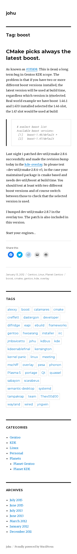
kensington (43, 349)
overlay (44, 278)
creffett (13, 317)
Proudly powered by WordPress (34, 546)
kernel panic (16, 357)
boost (9, 278)
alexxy (12, 309)
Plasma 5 (14, 373)
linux (34, 357)
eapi (27, 325)
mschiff (12, 365)
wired (28, 404)
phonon (55, 365)
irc (60, 333)
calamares (41, 309)
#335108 (31, 69)
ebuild (39, 325)
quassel (55, 373)
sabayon (13, 380)
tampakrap (15, 396)
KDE (13, 443)
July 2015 (16, 500)
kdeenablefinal (18, 349)
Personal (16, 453)
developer (51, 317)
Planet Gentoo (54, 274)
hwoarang (30, 333)
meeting (48, 357)
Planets (15, 458)
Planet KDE (21, 469)
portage (31, 373)
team (32, 396)
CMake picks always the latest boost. (38, 54)
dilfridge (13, 325)
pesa (41, 365)
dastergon (31, 317)
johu (11, 13)
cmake (18, 278)
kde (36, 278)
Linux (41, 274)
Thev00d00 (49, 396)
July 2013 (16, 510)
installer (48, 333)
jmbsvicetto (16, 341)
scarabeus (31, 380)
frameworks (58, 325)
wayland (13, 404)
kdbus (45, 341)
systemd (45, 388)
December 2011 (21, 531)
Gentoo (32, 274)
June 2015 (16, 505)
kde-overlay (33, 164)
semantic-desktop (20, 388)
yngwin (42, 404)
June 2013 (17, 516)
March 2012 (18, 521)
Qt (43, 373)
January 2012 (19, 526)
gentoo (28, 278)
